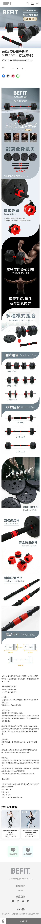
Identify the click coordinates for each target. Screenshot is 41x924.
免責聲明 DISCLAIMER (18, 914)
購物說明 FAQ (6, 914)
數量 (2, 67)
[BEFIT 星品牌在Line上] (28, 902)
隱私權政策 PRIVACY (32, 914)
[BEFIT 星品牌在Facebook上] (12, 902)
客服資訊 (20, 890)
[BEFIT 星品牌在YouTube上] (23, 902)
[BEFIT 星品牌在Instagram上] (18, 902)
